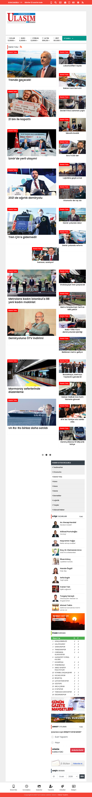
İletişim (73, 790)
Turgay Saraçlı (67, 596)
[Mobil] (51, 2)
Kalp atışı (63, 571)
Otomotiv (57, 472)
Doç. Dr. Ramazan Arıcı (71, 550)
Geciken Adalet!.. (66, 525)
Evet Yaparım (61, 737)
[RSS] (83, 2)
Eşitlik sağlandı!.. (66, 589)
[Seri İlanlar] (69, 2)
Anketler (63, 790)
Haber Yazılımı (63, 795)
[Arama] (55, 2)
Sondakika (26, 790)
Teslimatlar (58, 467)
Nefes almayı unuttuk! (68, 543)
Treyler (56, 505)
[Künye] (78, 2)
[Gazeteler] (73, 2)
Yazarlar (51, 790)
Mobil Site (13, 790)
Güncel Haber (59, 510)
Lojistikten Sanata (66, 562)
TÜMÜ (81, 517)
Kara (55, 481)
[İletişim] (60, 2)
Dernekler (57, 496)
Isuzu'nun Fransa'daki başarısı (37, 2)
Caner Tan (65, 587)
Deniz (55, 491)
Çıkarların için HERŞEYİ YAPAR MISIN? (66, 732)
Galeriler (39, 790)
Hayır (57, 742)
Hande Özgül (66, 568)
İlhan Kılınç (65, 559)
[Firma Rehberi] (65, 2)
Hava (55, 486)
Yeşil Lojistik (64, 580)
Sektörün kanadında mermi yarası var (70, 609)
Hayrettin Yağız (67, 541)
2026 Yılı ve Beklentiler (68, 552)
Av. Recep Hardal (68, 522)
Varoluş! (63, 534)
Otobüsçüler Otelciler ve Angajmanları (69, 599)
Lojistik (56, 500)
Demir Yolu (57, 477)
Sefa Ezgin (65, 577)
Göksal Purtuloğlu (68, 531)
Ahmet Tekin (66, 605)
